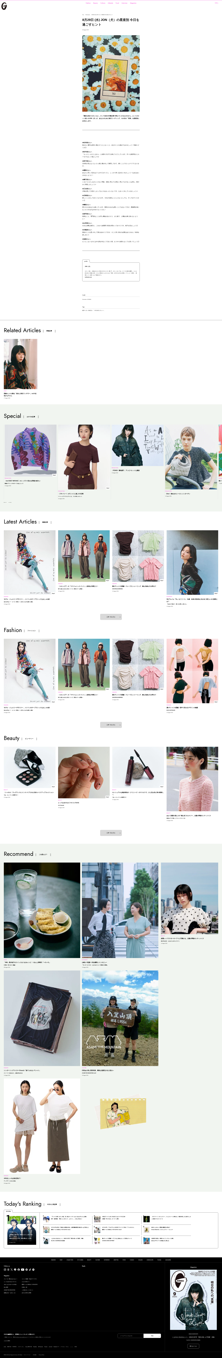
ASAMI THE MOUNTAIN (9, 1290)
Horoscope (88, 14)
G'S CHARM (80, 1260)
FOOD (124, 1260)
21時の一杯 (24, 1287)
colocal (50, 1347)
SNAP (61, 1260)
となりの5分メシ (26, 1281)
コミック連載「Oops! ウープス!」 (30, 1279)
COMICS (132, 1260)
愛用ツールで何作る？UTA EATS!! (29, 1284)
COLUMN (140, 1260)
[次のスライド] (8, 502)
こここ (71, 1347)
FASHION (53, 1260)
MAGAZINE (168, 1260)
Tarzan (45, 1347)
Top (83, 14)
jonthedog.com (88, 277)
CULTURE (97, 1260)
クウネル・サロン (65, 1347)
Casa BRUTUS (28, 1347)
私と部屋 (6, 1287)
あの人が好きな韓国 (26, 1292)
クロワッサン (21, 1347)
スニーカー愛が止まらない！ (10, 1279)
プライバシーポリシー (21, 1337)
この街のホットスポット (27, 1290)
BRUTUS (9, 1347)
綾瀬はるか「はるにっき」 (10, 1292)
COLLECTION (70, 1260)
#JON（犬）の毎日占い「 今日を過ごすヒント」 (93, 310)
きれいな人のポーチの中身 (10, 1284)
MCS (76, 1347)
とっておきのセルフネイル (10, 1281)
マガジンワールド (27, 1354)
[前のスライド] (5, 502)
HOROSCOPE (150, 1260)
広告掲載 (34, 1354)
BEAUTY (89, 1260)
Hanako (35, 1347)
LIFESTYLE (116, 1260)
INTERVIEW (107, 1260)
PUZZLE (159, 1260)
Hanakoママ (56, 1347)
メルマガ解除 (7, 1340)
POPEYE (14, 1347)
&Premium (40, 1347)
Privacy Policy (41, 1354)
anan (5, 1347)
